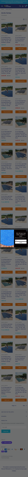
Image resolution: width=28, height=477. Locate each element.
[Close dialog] (26, 230)
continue (21, 242)
